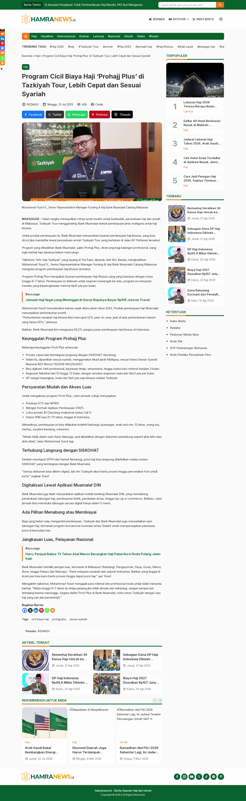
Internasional (66, 36)
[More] (52, 610)
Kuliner (84, 36)
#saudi (223, 46)
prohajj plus (59, 619)
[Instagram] (184, 777)
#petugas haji (206, 46)
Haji (34, 36)
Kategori (179, 19)
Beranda (159, 19)
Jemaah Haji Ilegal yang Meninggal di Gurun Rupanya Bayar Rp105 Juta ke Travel (88, 300)
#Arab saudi (185, 46)
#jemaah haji (143, 46)
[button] (220, 5)
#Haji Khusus (164, 46)
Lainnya (98, 36)
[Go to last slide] (155, 700)
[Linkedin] (35, 610)
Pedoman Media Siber (184, 334)
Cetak (99, 104)
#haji (71, 46)
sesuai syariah (78, 619)
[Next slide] (160, 700)
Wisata (153, 36)
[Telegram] (213, 777)
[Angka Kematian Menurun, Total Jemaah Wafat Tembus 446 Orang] (139, 722)
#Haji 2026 (57, 46)
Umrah (128, 36)
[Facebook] (24, 610)
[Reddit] (2, 33)
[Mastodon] (2, 48)
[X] (30, 610)
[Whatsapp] (47, 610)
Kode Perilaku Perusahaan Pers (190, 355)
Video (141, 36)
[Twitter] (199, 777)
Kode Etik (176, 341)
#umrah (108, 46)
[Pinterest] (41, 610)
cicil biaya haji (40, 619)
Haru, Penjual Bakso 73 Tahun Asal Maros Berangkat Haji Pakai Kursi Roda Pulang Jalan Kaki (93, 556)
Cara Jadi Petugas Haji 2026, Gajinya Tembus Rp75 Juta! (200, 180)
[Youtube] (192, 777)
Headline (47, 36)
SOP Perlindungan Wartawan (188, 348)
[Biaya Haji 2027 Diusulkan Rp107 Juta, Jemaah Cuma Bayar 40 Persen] (106, 683)
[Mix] (2, 53)
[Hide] (1, 68)
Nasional (114, 36)
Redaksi (175, 328)
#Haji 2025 (124, 46)
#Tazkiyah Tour (89, 46)
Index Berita (205, 19)
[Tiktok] (206, 777)
